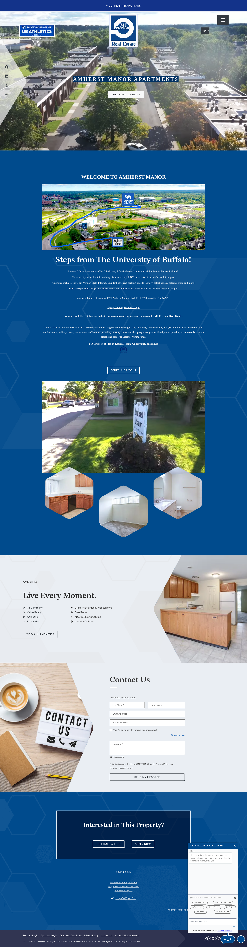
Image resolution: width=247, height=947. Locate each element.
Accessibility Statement (127, 935)
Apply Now (144, 843)
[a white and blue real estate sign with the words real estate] (123, 30)
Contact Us (106, 935)
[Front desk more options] (241, 939)
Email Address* (120, 714)
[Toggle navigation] (223, 20)
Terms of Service (118, 768)
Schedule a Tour (123, 370)
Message (117, 744)
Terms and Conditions (71, 935)
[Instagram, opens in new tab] (6, 86)
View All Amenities (40, 634)
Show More (178, 735)
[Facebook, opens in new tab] (6, 68)
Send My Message (147, 777)
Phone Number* (120, 722)
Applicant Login (49, 935)
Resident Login (30, 935)
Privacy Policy (163, 764)
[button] (123, 5)
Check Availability (126, 94)
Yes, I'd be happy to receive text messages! (135, 730)
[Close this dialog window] (234, 845)
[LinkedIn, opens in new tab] (6, 77)
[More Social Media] (6, 95)
